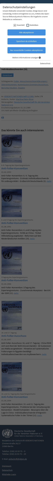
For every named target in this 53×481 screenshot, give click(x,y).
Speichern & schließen (26, 41)
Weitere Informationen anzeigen (25, 57)
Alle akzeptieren (26, 32)
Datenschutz (45, 63)
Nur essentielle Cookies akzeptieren (26, 50)
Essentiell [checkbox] (21, 25)
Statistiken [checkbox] (34, 25)
